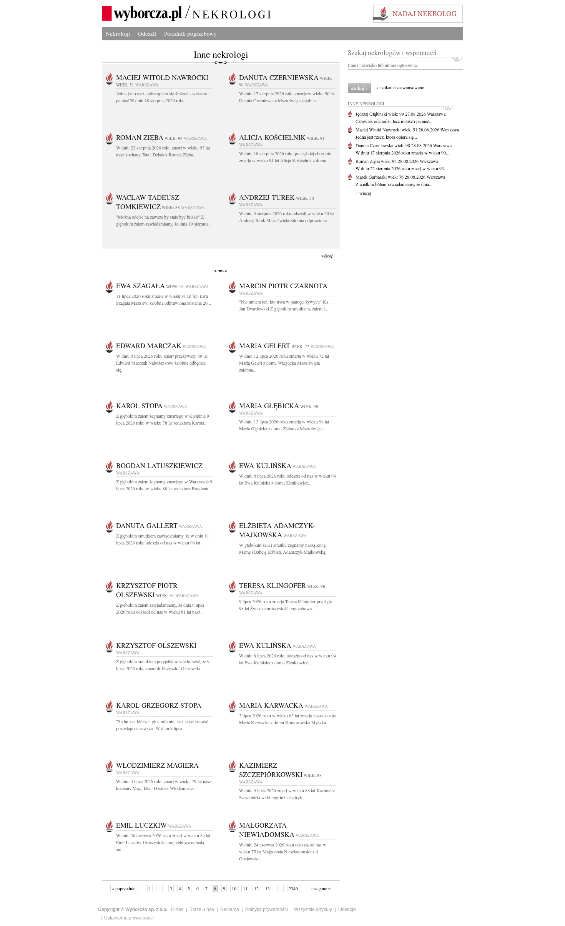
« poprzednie (124, 888)
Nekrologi (118, 33)
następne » (321, 888)
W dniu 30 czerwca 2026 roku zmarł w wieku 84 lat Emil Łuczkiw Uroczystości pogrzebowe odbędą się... (163, 842)
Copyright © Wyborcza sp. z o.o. (132, 909)
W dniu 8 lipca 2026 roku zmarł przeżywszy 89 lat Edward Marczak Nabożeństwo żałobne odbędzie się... (162, 363)
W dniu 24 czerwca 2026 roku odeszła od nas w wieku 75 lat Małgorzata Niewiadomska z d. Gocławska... (282, 851)
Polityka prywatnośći (266, 909)
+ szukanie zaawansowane (400, 87)
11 (245, 888)
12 (256, 888)
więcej (326, 255)
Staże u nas (201, 909)
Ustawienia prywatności (129, 918)
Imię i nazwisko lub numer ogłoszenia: (383, 65)
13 (267, 888)
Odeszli (147, 33)
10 (234, 888)
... (159, 888)
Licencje (347, 909)
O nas (177, 909)
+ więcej (363, 193)
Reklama (229, 909)
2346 (293, 888)
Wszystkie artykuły (313, 909)
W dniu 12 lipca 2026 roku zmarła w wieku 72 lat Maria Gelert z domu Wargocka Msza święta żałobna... (284, 363)
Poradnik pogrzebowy (190, 33)
